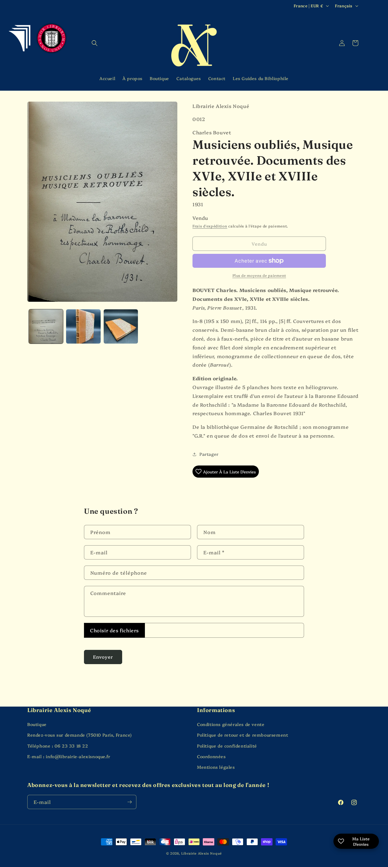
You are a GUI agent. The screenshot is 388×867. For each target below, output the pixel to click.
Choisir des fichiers (114, 630)
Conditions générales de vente (230, 724)
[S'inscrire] (129, 802)
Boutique (37, 724)
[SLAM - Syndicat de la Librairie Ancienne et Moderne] (20, 37)
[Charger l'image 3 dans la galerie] (121, 326)
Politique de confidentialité (227, 746)
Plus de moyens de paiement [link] (259, 275)
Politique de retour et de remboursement (242, 735)
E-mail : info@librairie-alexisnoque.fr (68, 756)
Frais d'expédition (209, 225)
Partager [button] (209, 454)
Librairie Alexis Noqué (201, 853)
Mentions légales (216, 767)
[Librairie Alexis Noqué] (194, 45)
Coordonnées (211, 756)
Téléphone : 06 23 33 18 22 (57, 746)
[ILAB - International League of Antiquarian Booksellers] (51, 38)
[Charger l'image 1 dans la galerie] (46, 326)
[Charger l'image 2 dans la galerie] (83, 326)
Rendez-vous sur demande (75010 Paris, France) (79, 735)
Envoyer (103, 657)
